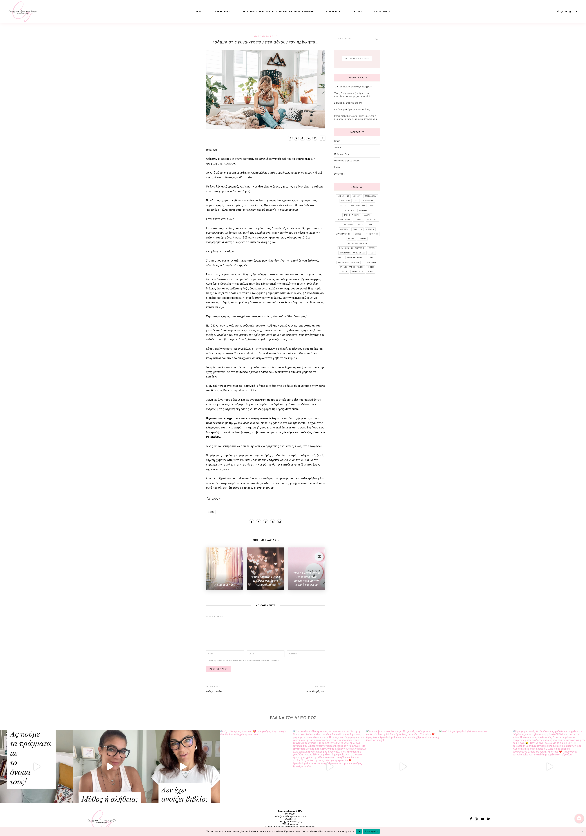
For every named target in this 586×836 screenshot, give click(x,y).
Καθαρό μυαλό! (214, 691)
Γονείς (337, 141)
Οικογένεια (349, 210)
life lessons (343, 196)
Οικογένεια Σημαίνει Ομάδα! (347, 160)
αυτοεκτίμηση (347, 225)
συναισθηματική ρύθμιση (351, 267)
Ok (359, 831)
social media (370, 196)
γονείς (371, 225)
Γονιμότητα (368, 201)
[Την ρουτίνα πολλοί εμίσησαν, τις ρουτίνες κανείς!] (329, 766)
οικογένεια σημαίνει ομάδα (352, 253)
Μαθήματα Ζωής (265, 36)
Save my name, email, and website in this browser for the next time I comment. (244, 661)
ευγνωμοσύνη (372, 234)
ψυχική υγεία (357, 272)
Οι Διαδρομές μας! (315, 691)
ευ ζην (351, 239)
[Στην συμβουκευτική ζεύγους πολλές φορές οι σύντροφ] (403, 766)
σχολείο (344, 272)
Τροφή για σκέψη (351, 215)
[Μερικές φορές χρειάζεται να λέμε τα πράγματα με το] (36, 766)
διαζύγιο (370, 229)
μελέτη (372, 248)
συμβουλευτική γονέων (348, 262)
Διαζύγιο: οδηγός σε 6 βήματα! (348, 103)
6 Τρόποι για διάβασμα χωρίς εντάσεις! (352, 109)
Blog (357, 11)
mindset (356, 196)
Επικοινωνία (382, 11)
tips (356, 201)
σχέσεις (211, 512)
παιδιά (340, 258)
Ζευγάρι (337, 147)
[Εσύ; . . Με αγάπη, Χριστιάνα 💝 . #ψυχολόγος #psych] (256, 766)
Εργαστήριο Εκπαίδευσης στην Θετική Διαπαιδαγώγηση (278, 11)
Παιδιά (337, 167)
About (199, 11)
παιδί (371, 253)
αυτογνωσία (372, 220)
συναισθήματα (370, 262)
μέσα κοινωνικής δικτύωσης (351, 248)
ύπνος (371, 272)
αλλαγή (367, 215)
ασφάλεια (359, 220)
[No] (582, 831)
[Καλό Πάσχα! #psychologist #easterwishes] (476, 766)
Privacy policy (371, 831)
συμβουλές (372, 258)
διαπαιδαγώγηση (343, 234)
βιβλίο (360, 225)
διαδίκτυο (357, 229)
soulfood (345, 201)
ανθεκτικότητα (343, 220)
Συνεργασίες (334, 11)
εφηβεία (362, 239)
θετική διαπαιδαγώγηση (357, 243)
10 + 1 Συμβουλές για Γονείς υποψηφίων (352, 86)
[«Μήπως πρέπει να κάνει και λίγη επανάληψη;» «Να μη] (183, 766)
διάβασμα (344, 229)
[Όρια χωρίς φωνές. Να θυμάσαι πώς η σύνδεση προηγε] (549, 766)
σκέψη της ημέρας (355, 258)
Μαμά (372, 206)
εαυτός (358, 234)
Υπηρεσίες (221, 11)
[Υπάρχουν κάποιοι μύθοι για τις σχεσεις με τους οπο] (109, 766)
